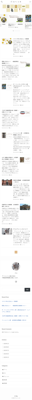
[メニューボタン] (30, 2)
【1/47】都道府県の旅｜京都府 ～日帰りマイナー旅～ (15, 316)
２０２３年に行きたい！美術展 (9, 301)
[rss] (17, 396)
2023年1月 (6, 343)
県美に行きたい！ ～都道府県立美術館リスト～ (14, 305)
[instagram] (16, 282)
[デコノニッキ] (16, 2)
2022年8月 (6, 347)
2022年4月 (6, 353)
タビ (5, 373)
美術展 (5, 379)
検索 (27, 289)
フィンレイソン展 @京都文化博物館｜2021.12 (14, 320)
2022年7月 (6, 350)
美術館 (5, 383)
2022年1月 (6, 357)
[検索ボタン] (2, 2)
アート (5, 369)
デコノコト (6, 376)
